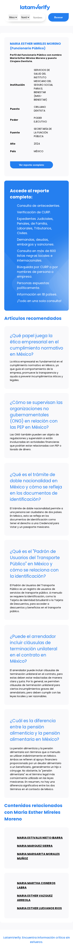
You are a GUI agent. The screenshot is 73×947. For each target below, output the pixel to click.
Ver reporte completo (31, 164)
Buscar (58, 17)
